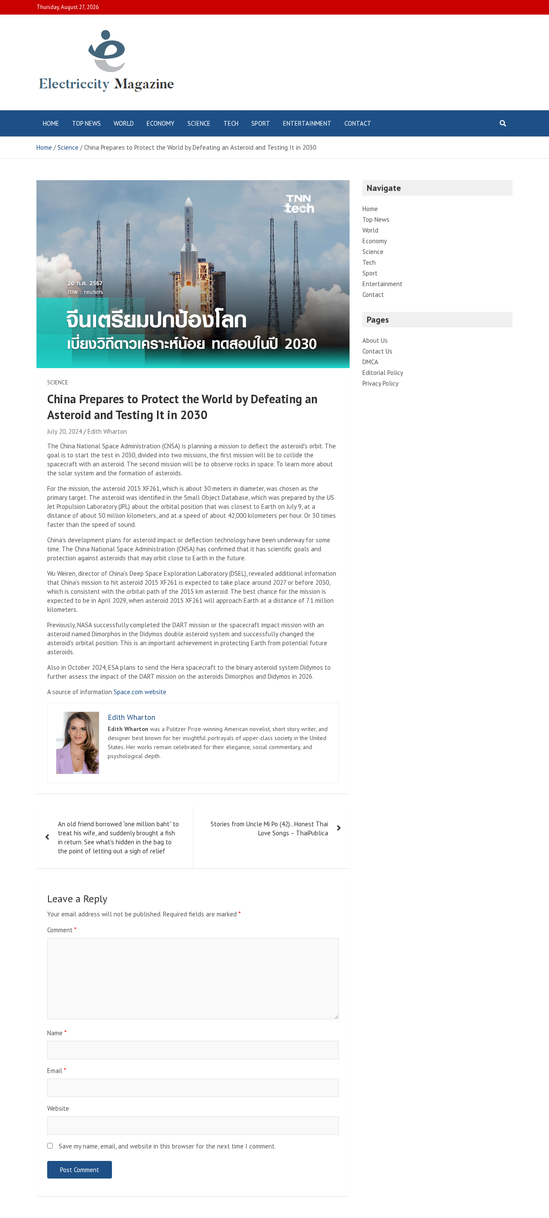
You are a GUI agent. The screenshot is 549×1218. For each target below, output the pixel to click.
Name (56, 1033)
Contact (357, 123)
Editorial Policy (382, 373)
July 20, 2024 (64, 431)
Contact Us (377, 351)
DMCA (370, 362)
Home (51, 123)
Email (56, 1071)
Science (199, 123)
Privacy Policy (380, 383)
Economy (161, 123)
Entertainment (307, 123)
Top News (86, 123)
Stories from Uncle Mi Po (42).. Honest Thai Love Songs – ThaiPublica (269, 828)
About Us (375, 340)
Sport (260, 123)
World (124, 123)
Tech (230, 123)
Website (58, 1108)
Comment (61, 930)
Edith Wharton (107, 431)
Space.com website (140, 692)
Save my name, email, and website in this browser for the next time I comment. (167, 1146)
